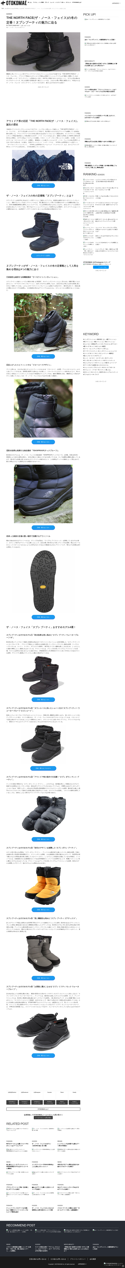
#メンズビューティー (101, 353)
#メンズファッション (89, 339)
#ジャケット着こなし (104, 370)
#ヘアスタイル (106, 344)
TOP (2, 8)
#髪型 (104, 346)
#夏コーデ (86, 346)
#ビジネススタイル (102, 365)
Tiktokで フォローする (62, 1102)
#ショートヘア (112, 363)
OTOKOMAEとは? (76, 2)
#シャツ (92, 346)
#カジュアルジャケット (111, 372)
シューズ (21, 8)
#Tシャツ (98, 344)
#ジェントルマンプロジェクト (92, 367)
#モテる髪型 (92, 365)
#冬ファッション (110, 342)
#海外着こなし (101, 339)
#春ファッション (99, 342)
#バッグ (92, 360)
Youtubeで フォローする (49, 1102)
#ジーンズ (86, 353)
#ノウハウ (92, 356)
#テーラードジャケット (90, 351)
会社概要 (93, 1259)
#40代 (101, 372)
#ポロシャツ (87, 372)
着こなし (30, 2)
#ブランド (98, 356)
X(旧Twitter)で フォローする (12, 1102)
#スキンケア (106, 367)
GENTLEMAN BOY (13, 25)
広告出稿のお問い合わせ (37, 1259)
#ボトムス (98, 346)
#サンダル (86, 360)
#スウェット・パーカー (90, 370)
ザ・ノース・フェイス (13, 27)
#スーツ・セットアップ (90, 349)
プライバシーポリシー (78, 1259)
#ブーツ (85, 365)
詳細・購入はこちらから (43, 768)
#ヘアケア (96, 374)
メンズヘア (58, 2)
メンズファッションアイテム (12, 8)
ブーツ (23, 27)
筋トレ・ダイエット (66, 2)
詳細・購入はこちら (43, 185)
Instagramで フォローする (37, 1102)
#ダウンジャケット (109, 360)
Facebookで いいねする (25, 1102)
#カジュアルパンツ (89, 363)
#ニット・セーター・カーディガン (93, 358)
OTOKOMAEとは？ (43, 1109)
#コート (100, 349)
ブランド (47, 2)
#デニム (106, 349)
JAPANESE (115, 3)
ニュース (52, 2)
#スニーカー (87, 344)
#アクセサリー (87, 374)
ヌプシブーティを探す (43, 255)
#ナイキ (112, 367)
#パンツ (92, 353)
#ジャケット (99, 360)
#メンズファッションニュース (107, 351)
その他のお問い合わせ (58, 1259)
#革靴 (93, 344)
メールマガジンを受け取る (43, 1118)
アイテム (35, 2)
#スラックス (109, 358)
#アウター (114, 344)
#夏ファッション (111, 339)
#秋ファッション (88, 342)
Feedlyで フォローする (74, 1102)
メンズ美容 (41, 2)
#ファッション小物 (101, 363)
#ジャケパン (95, 372)
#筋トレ (85, 356)
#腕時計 (111, 353)
